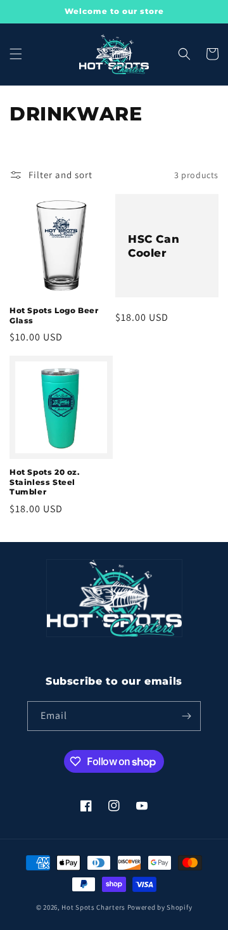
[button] (16, 54)
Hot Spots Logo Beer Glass (54, 315)
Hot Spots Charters (93, 907)
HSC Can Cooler (153, 246)
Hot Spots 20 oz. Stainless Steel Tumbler (45, 481)
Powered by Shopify (160, 907)
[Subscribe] (186, 716)
